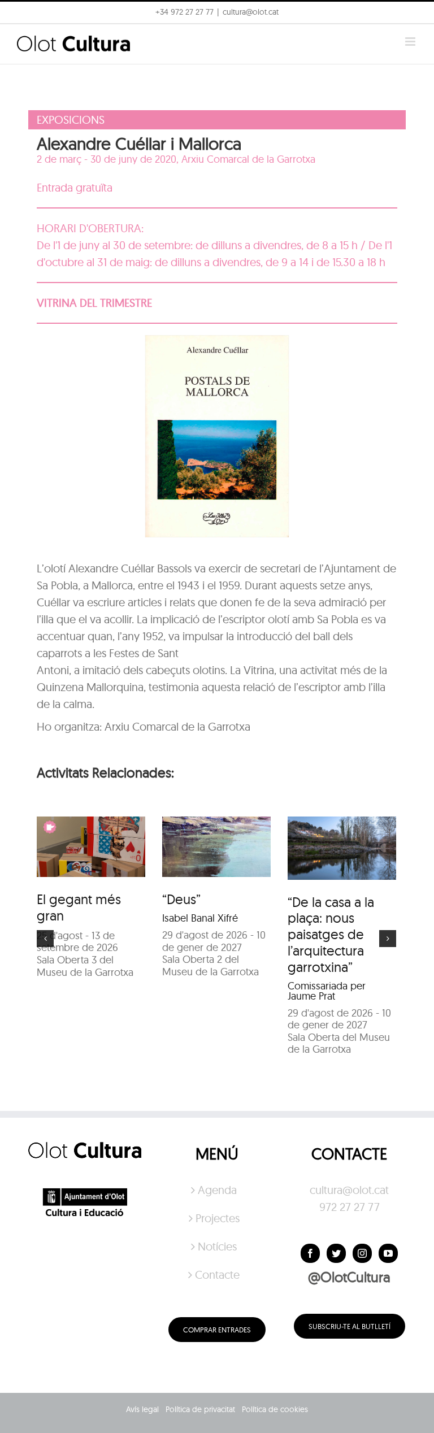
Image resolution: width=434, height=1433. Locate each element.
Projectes (218, 1218)
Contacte (217, 1274)
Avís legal (142, 1409)
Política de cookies (275, 1409)
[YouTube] (388, 1253)
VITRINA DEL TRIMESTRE (94, 303)
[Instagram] (362, 1253)
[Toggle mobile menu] (411, 41)
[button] (410, 15)
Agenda (217, 1190)
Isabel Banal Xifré (200, 917)
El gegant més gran (79, 907)
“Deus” (181, 899)
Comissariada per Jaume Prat (327, 990)
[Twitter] (336, 1253)
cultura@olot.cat (349, 1190)
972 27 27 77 (349, 1207)
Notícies (217, 1246)
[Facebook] (310, 1253)
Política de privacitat (200, 1409)
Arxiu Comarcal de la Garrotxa (248, 159)
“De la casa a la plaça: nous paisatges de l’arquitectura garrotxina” (331, 934)
